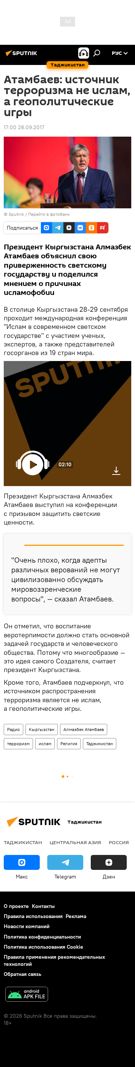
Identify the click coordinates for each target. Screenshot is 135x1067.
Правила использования (33, 916)
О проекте (16, 906)
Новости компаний (27, 926)
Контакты (43, 906)
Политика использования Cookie (43, 946)
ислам (45, 743)
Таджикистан (99, 743)
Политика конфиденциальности (42, 936)
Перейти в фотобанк (49, 214)
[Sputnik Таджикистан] (22, 56)
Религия (68, 743)
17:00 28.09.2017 (24, 127)
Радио (13, 729)
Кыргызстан (41, 729)
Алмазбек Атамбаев (83, 729)
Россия (119, 842)
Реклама (76, 916)
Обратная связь (22, 974)
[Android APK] (26, 995)
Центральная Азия (75, 842)
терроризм (18, 743)
